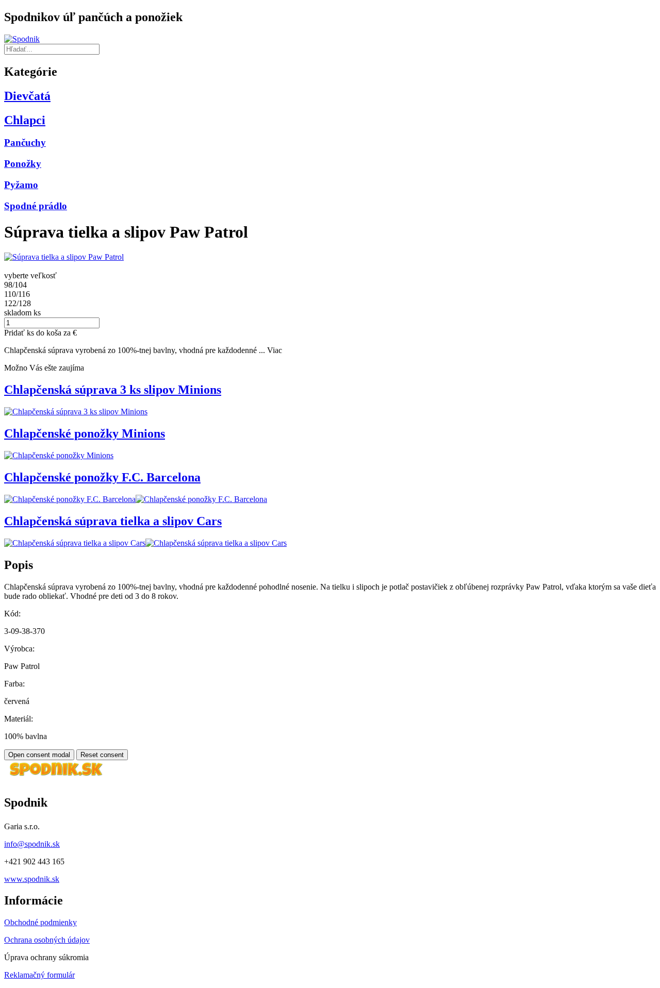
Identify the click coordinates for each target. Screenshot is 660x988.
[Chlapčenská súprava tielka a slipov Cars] (74, 543)
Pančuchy (25, 142)
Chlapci (24, 120)
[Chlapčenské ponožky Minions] (58, 455)
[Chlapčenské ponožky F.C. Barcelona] (70, 499)
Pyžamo (21, 184)
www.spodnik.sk (31, 879)
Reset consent (102, 755)
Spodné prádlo (35, 205)
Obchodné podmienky (40, 922)
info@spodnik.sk (32, 844)
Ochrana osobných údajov (47, 939)
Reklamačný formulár (39, 974)
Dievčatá (27, 96)
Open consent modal (39, 755)
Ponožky (22, 163)
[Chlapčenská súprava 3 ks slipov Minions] (75, 411)
